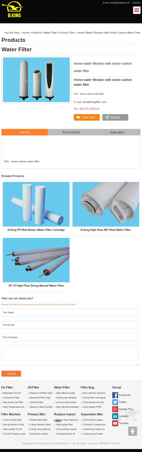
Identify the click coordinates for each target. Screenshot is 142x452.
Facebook (125, 394)
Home (25, 32)
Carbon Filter (67, 32)
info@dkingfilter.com (94, 101)
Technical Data (71, 132)
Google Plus (126, 409)
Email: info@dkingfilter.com (116, 2)
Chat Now (88, 117)
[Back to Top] (132, 432)
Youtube (124, 423)
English (136, 2)
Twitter (123, 402)
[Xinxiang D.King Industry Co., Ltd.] (12, 9)
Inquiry (115, 117)
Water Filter (50, 32)
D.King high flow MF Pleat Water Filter (106, 229)
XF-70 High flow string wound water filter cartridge (36, 286)
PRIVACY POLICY (109, 443)
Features (24, 132)
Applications (117, 132)
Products (36, 32)
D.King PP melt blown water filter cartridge (36, 229)
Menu (137, 10)
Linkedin (124, 416)
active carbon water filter (92, 94)
